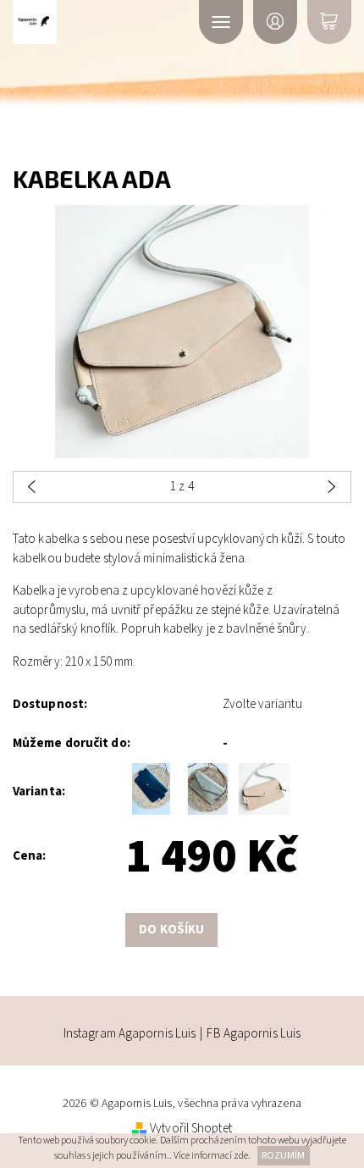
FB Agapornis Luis (254, 1033)
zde (241, 1156)
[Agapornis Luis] (83, 22)
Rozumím (283, 1156)
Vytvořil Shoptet (191, 1129)
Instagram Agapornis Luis (129, 1033)
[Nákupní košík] (329, 22)
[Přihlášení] (275, 22)
